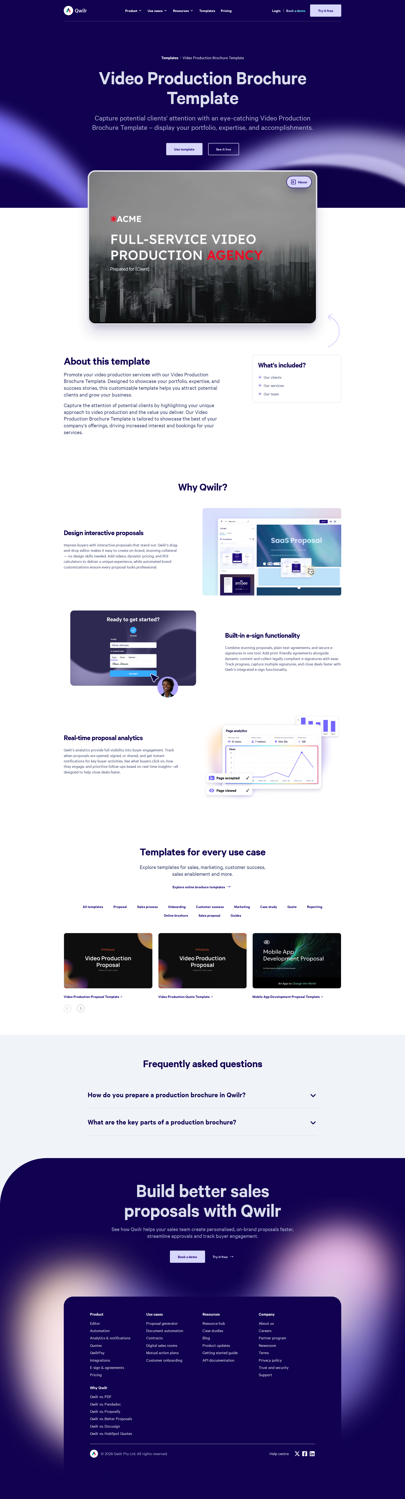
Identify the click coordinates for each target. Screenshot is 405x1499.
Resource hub (213, 1323)
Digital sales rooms (161, 1345)
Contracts (154, 1337)
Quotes (96, 1345)
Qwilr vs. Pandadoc (105, 1403)
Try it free (220, 1257)
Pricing (96, 1374)
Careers (265, 1330)
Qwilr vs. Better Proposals (111, 1418)
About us (266, 1323)
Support (265, 1374)
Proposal (120, 906)
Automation (100, 1330)
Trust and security (274, 1367)
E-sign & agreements (107, 1367)
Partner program (272, 1337)
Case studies (212, 1330)
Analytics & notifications (110, 1337)
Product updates (216, 1345)
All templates (93, 906)
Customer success (210, 906)
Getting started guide (220, 1352)
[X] (297, 1454)
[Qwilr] (75, 10)
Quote (292, 906)
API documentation (218, 1360)
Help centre (279, 1453)
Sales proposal (209, 915)
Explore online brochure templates (198, 887)
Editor (95, 1323)
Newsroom (267, 1345)
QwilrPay (97, 1352)
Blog (206, 1337)
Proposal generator (162, 1323)
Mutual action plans (162, 1352)
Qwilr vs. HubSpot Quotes (111, 1433)
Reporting (314, 906)
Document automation (164, 1330)
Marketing (242, 906)
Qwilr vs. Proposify (105, 1411)
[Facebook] (305, 1454)
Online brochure (176, 915)
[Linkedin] (312, 1454)
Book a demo (295, 10)
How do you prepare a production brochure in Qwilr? (167, 1094)
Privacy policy (270, 1360)
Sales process (147, 906)
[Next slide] (80, 1008)
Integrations (100, 1360)
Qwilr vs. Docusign (105, 1426)
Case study (268, 906)
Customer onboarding (164, 1360)
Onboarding (177, 906)
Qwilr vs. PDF (101, 1396)
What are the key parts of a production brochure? (162, 1122)
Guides (236, 915)
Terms (264, 1352)
